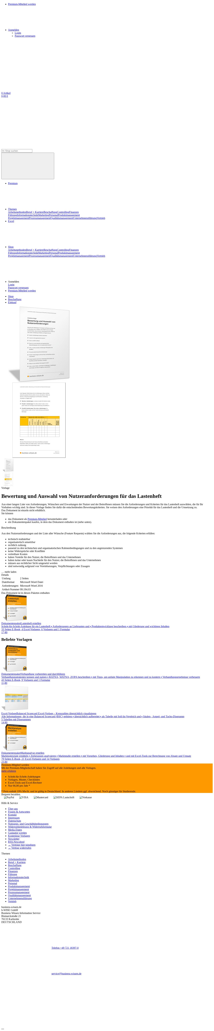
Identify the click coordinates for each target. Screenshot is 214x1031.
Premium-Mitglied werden (22, 290)
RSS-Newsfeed (16, 841)
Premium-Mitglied (37, 519)
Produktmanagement (69, 215)
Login (18, 32)
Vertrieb (101, 218)
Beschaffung (50, 212)
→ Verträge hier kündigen (21, 844)
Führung (12, 215)
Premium (13, 183)
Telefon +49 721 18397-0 (65, 947)
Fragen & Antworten (19, 811)
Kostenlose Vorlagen (19, 835)
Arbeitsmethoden (17, 212)
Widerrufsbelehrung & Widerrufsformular (30, 826)
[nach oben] (2, 1028)
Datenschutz (14, 820)
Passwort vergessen (25, 35)
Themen (12, 209)
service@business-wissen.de (66, 973)
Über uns (13, 808)
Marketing (43, 215)
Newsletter (13, 838)
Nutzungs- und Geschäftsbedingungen (28, 823)
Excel (11, 221)
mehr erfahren (8, 771)
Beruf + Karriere (35, 212)
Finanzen (74, 212)
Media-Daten (15, 829)
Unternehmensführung (85, 218)
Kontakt (12, 814)
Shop (11, 246)
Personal (53, 215)
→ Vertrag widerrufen (19, 847)
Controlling (63, 212)
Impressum (14, 817)
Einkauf (12, 302)
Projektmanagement (18, 218)
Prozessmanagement (39, 218)
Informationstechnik (27, 215)
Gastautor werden (17, 832)
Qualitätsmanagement (61, 218)
